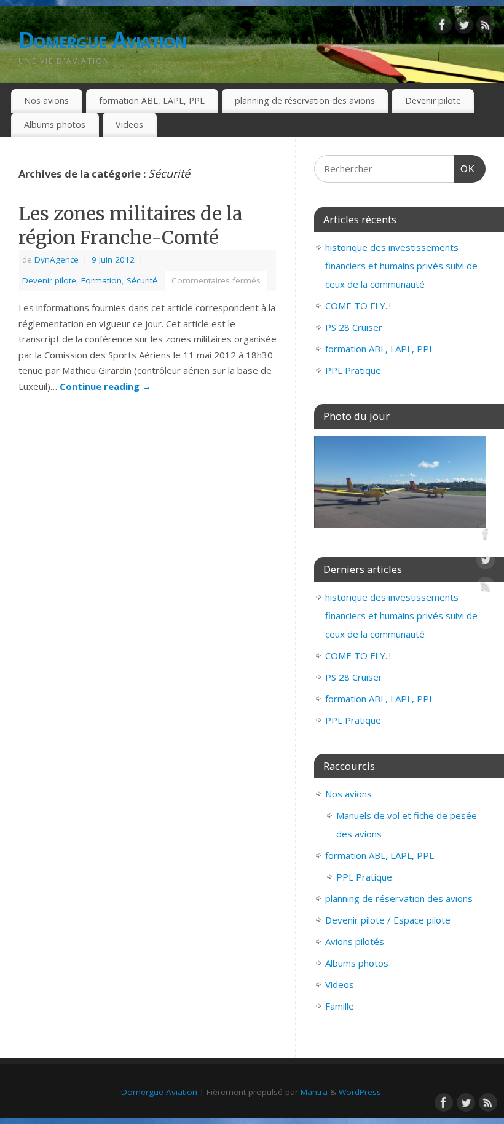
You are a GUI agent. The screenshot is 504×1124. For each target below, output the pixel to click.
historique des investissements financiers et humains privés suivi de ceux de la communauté (401, 265)
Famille (339, 1006)
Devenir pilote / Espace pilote (388, 920)
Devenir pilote (433, 100)
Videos (129, 124)
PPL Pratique (353, 370)
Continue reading (105, 386)
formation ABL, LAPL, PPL (152, 100)
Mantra (314, 1092)
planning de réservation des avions (305, 100)
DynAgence (56, 259)
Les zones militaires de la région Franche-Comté (130, 225)
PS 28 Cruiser (353, 327)
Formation (101, 280)
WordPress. (361, 1092)
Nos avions (46, 100)
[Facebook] (442, 27)
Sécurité (142, 280)
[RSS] (485, 27)
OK (465, 168)
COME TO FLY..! (358, 305)
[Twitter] (464, 27)
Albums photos (54, 124)
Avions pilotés (354, 941)
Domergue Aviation (102, 40)
